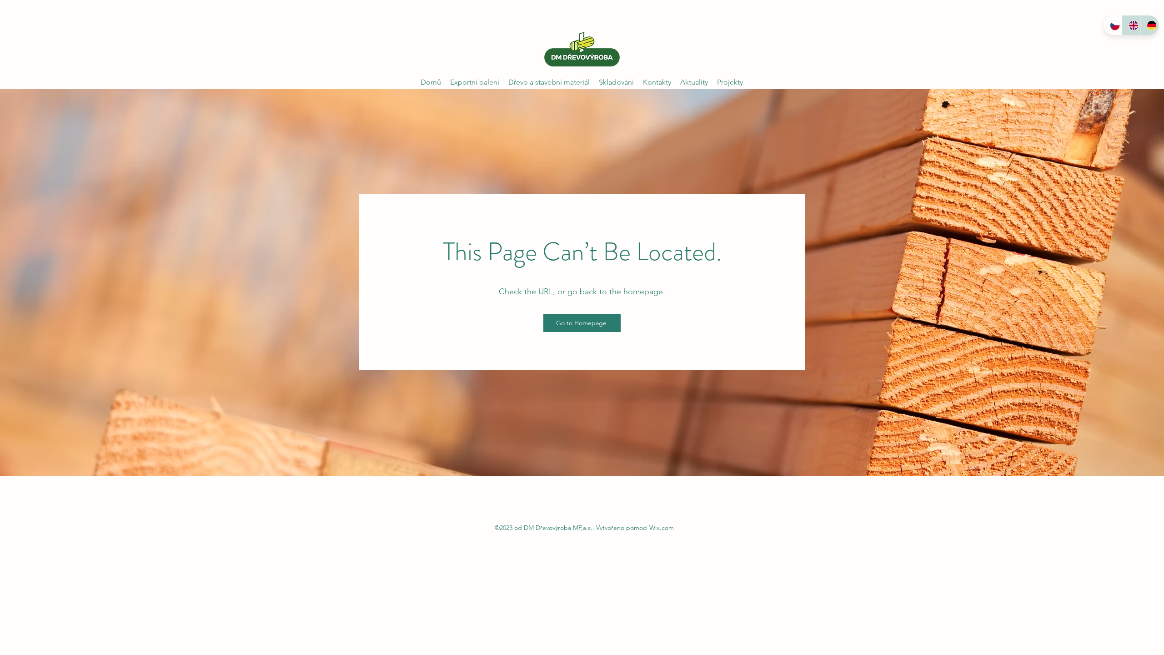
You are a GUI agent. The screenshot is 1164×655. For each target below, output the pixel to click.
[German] (1149, 25)
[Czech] (1113, 25)
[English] (1131, 25)
